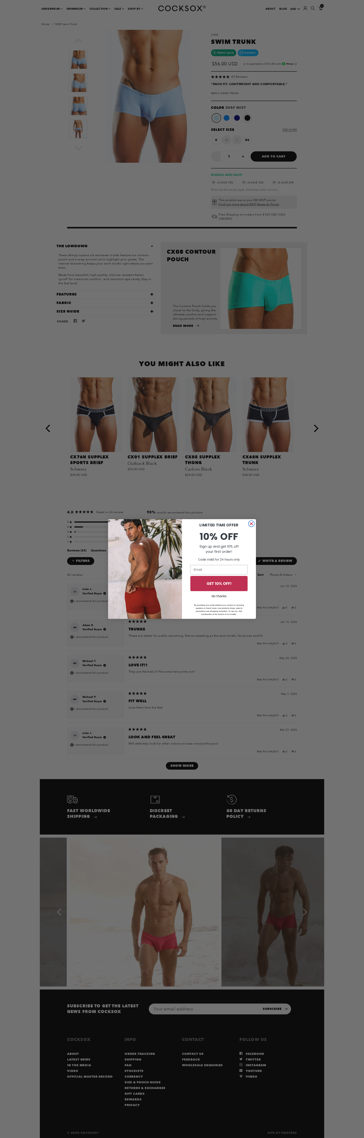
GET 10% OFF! (219, 583)
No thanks (219, 596)
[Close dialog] (251, 524)
